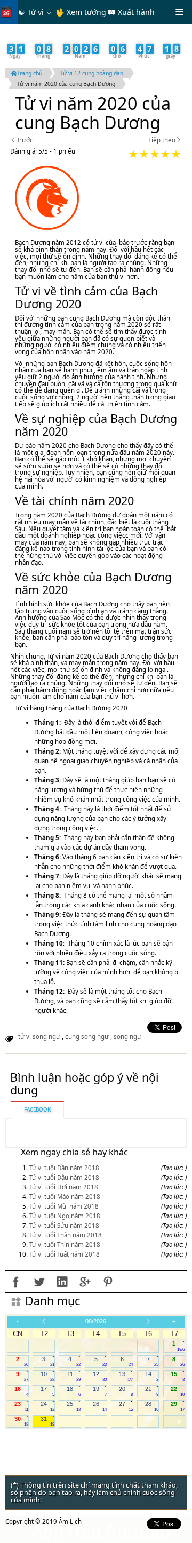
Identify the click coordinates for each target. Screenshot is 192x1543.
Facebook (37, 1109)
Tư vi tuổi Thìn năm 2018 (64, 1245)
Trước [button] (25, 140)
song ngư (127, 1037)
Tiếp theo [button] (161, 140)
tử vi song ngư (39, 1037)
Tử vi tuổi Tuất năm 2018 (64, 1254)
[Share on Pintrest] (107, 1281)
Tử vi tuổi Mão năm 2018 (64, 1197)
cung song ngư (87, 1037)
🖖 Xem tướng (80, 12)
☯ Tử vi (31, 12)
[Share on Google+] (84, 1281)
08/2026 (95, 1321)
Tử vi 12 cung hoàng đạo (91, 73)
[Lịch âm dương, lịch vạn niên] (8, 12)
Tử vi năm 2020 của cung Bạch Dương (66, 83)
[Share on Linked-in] (62, 1281)
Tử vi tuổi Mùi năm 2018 (64, 1206)
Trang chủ (29, 73)
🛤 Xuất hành (131, 12)
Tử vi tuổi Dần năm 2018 (64, 1168)
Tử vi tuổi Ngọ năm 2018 (64, 1216)
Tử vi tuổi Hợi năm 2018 (63, 1187)
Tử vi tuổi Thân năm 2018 (65, 1235)
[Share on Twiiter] (39, 1281)
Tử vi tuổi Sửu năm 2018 (64, 1225)
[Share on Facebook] (16, 1281)
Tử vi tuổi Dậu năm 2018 (64, 1177)
